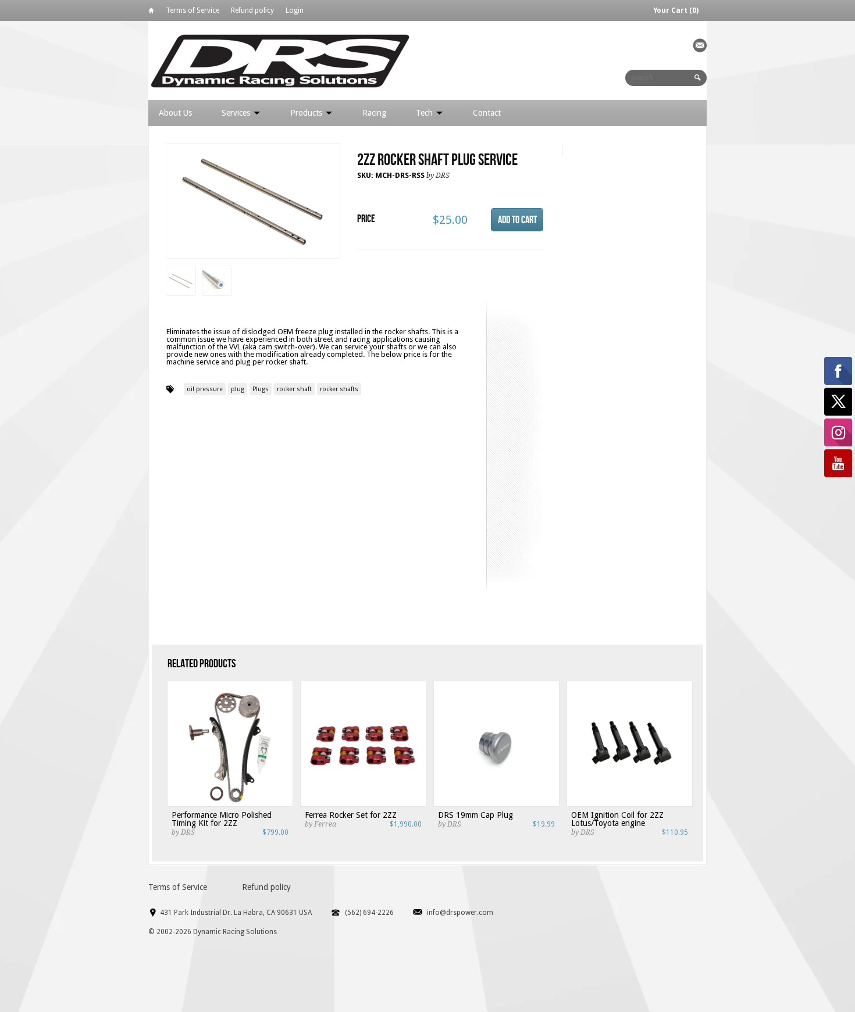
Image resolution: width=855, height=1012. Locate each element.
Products (307, 112)
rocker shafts (339, 389)
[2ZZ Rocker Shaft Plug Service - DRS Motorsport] (253, 201)
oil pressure (205, 389)
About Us (175, 112)
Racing (374, 112)
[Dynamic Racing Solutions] (280, 60)
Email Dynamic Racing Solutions (700, 45)
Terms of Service (192, 10)
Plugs (260, 389)
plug (237, 389)
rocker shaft (294, 389)
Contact (487, 112)
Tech (425, 112)
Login (295, 10)
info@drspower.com (460, 913)
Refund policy (252, 10)
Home (151, 12)
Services (237, 112)
